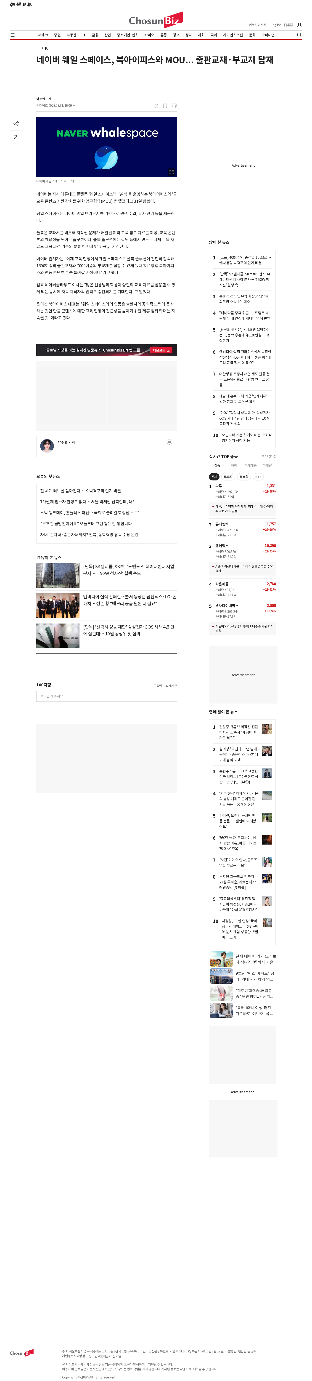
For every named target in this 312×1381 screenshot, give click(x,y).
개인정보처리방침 (73, 1356)
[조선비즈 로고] (156, 19)
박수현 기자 (43, 99)
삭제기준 (171, 686)
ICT (48, 48)
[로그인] (299, 25)
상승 (217, 466)
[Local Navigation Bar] (12, 35)
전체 (214, 477)
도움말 (157, 686)
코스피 (228, 477)
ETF (258, 477)
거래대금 (251, 466)
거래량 (267, 466)
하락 (234, 466)
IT (38, 48)
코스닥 (244, 477)
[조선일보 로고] (21, 4)
